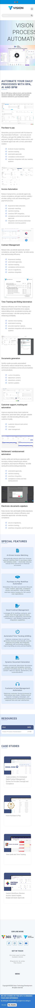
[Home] (15, 8)
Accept (4, 1005)
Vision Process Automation (11, 731)
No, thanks (12, 1005)
